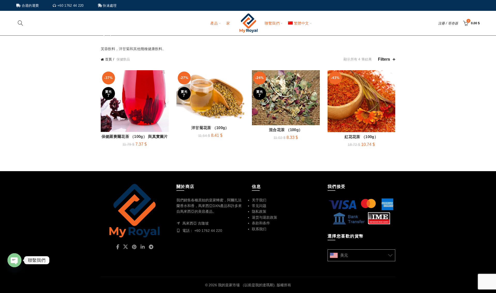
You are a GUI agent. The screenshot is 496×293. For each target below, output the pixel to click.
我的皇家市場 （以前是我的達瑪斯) (246, 285)
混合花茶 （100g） (286, 130)
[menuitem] (298, 23)
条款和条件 (261, 223)
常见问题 (259, 206)
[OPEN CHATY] (14, 260)
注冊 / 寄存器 (448, 23)
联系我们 (259, 229)
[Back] (107, 36)
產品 (214, 23)
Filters (384, 59)
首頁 (108, 59)
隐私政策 (259, 211)
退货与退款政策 (264, 217)
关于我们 (259, 200)
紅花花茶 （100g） (361, 136)
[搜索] (20, 23)
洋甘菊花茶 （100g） (210, 127)
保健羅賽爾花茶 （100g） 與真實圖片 (135, 136)
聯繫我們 (272, 23)
